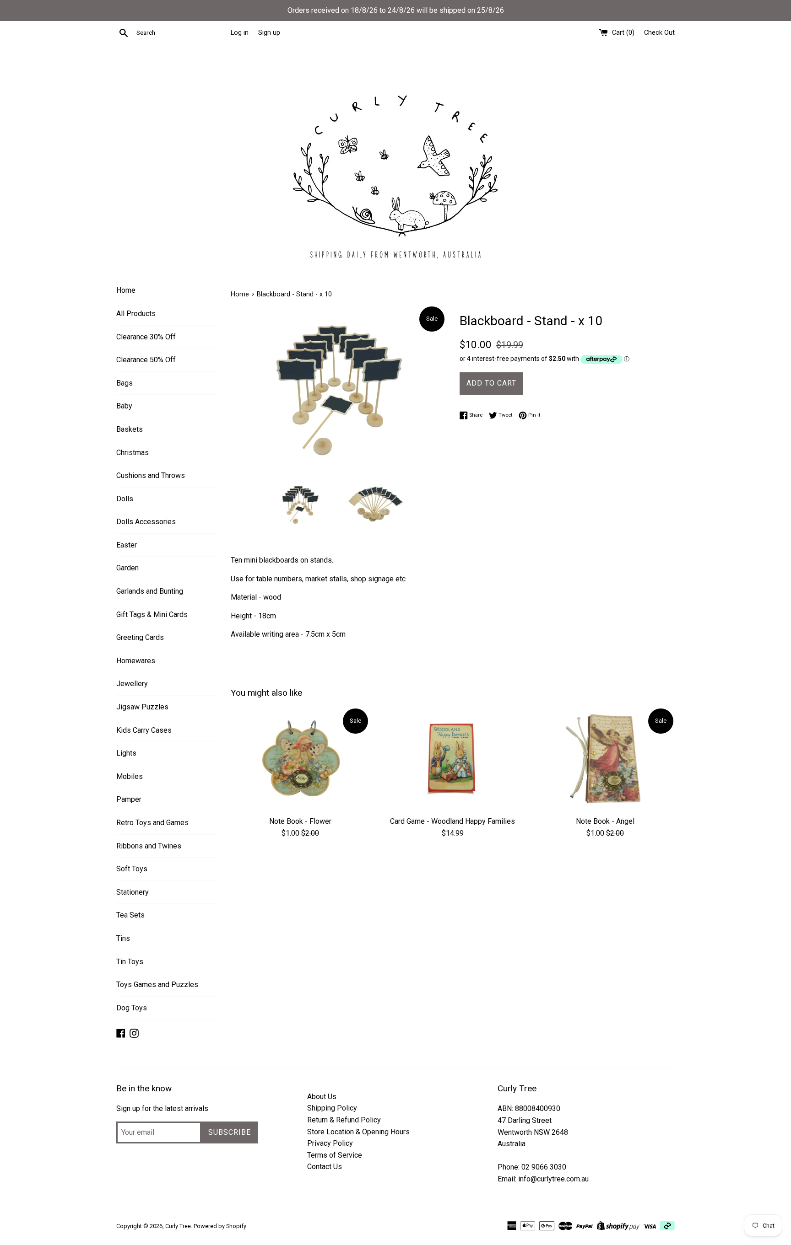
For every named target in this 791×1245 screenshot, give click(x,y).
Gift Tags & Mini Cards (152, 614)
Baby (124, 406)
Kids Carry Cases (144, 730)
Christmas (132, 452)
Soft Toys (131, 868)
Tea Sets (130, 915)
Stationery (132, 892)
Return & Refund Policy (344, 1120)
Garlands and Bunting (149, 591)
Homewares (135, 660)
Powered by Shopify (220, 1226)
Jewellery (132, 683)
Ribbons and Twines (148, 846)
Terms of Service (334, 1155)
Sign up (269, 33)
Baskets (129, 429)
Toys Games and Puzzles (157, 984)
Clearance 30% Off (146, 337)
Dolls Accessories (146, 521)
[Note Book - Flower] (300, 759)
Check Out (659, 33)
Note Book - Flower (300, 821)
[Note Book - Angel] (605, 759)
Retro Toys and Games (152, 822)
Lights (126, 753)
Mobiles (129, 776)
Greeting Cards (140, 637)
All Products (136, 313)
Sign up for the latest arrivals (162, 1108)
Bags (124, 383)
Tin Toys (129, 961)
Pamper (128, 799)
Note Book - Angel (605, 821)
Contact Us (324, 1166)
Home (125, 290)
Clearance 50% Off (146, 359)
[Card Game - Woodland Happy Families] (452, 759)
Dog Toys (131, 1008)
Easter (126, 545)
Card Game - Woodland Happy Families (452, 821)
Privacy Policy (330, 1143)
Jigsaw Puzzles (142, 707)
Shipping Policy (332, 1108)
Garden (127, 567)
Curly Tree (178, 1226)
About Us (321, 1096)
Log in (240, 33)
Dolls (124, 498)
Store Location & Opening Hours (358, 1131)
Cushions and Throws (150, 475)
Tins (123, 938)
